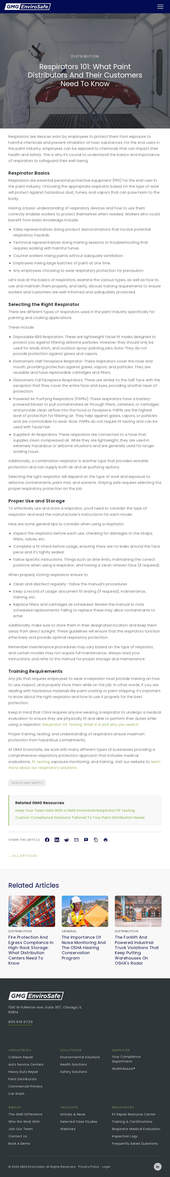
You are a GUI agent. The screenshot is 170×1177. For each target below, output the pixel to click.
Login (106, 1167)
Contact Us (17, 1136)
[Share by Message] (86, 840)
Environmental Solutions (80, 1057)
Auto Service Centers (25, 1064)
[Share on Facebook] (47, 840)
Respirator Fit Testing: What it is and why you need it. (90, 724)
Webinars (67, 1129)
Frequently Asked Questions (135, 1143)
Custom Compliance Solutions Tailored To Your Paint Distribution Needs (80, 817)
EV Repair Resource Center (134, 1114)
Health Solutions (73, 1064)
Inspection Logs (125, 1136)
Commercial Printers (25, 1086)
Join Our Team (20, 1129)
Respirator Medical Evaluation (136, 1129)
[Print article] (105, 840)
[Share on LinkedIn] (57, 840)
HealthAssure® (123, 1068)
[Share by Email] (76, 840)
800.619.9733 (20, 1021)
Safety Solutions (73, 1072)
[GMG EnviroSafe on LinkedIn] (158, 1167)
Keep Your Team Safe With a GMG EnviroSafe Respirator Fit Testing (75, 810)
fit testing (41, 761)
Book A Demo (19, 1143)
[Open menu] (160, 6)
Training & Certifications (132, 1121)
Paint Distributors (22, 1079)
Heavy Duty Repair (23, 1072)
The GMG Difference (25, 1114)
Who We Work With (24, 1121)
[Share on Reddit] (66, 840)
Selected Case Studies (78, 1121)
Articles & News (72, 1114)
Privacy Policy (88, 1167)
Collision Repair (20, 1057)
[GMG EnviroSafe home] (27, 6)
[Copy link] (96, 840)
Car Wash (16, 1093)
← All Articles (22, 855)
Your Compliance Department (126, 1059)
